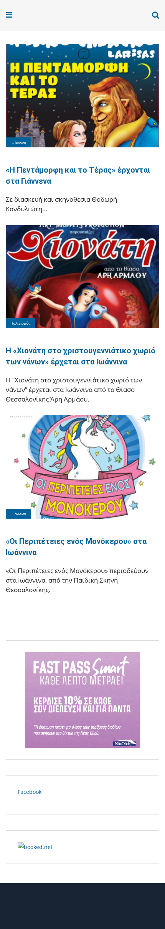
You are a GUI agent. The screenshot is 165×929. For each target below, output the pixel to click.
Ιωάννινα (18, 142)
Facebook (29, 791)
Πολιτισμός (20, 323)
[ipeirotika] (35, 15)
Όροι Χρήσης (82, 909)
